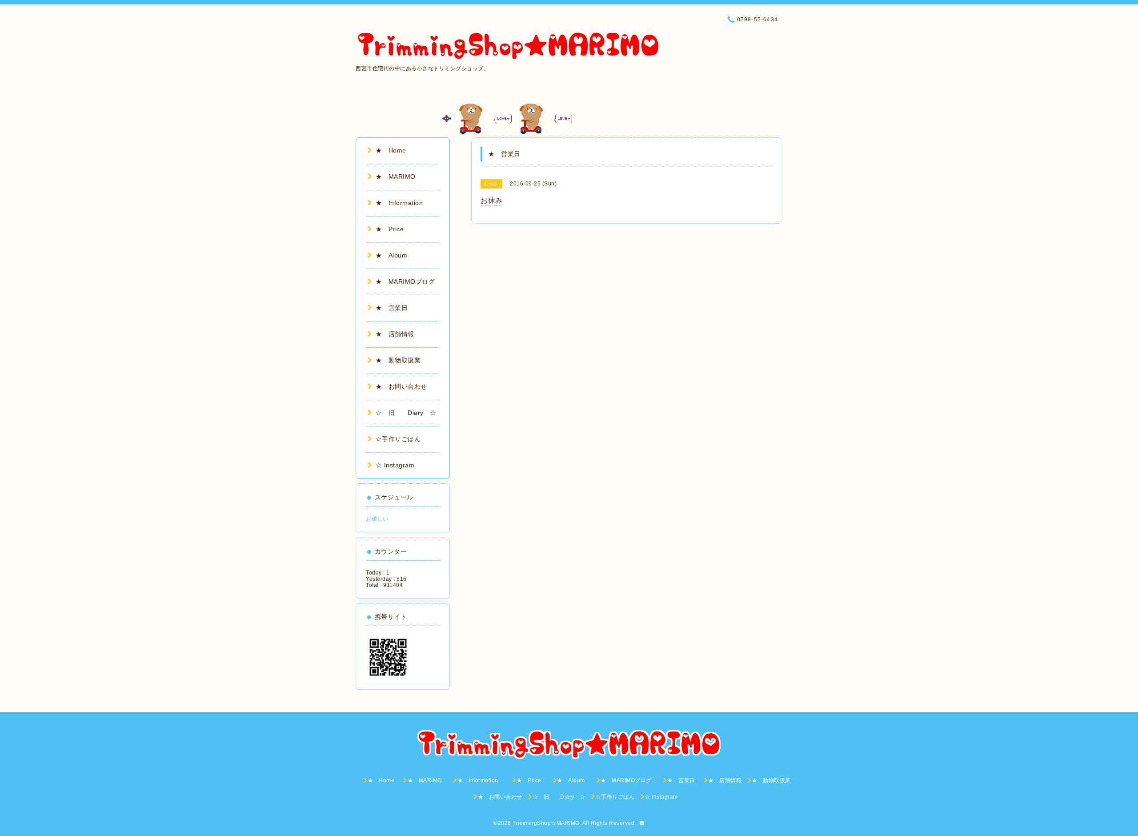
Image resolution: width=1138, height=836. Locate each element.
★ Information (406, 202)
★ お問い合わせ (401, 386)
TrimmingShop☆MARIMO (546, 823)
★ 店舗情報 (395, 334)
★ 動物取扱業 (398, 360)
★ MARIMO (396, 176)
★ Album (395, 255)
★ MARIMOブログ (408, 281)
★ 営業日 (395, 307)
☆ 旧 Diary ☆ (406, 412)
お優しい (377, 519)
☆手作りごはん (398, 438)
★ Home (394, 150)
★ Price (393, 229)
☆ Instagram (395, 465)
